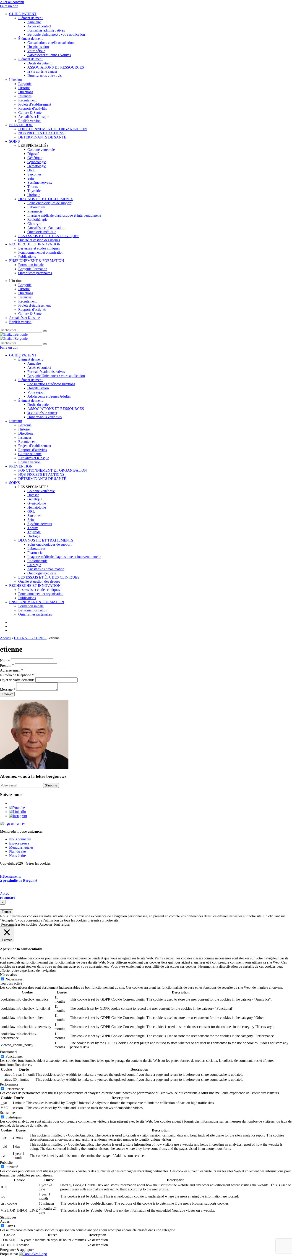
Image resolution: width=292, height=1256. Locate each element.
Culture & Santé (30, 112)
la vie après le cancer (42, 71)
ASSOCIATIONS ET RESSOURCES (55, 67)
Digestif (33, 154)
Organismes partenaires (35, 273)
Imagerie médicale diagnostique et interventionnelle (64, 215)
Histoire (24, 88)
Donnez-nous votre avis (44, 75)
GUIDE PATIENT (22, 14)
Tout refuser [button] (61, 924)
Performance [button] (9, 1084)
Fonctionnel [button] (8, 1052)
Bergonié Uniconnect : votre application (56, 34)
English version (29, 121)
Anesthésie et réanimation (45, 228)
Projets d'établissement (34, 305)
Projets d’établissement (34, 104)
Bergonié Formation (32, 269)
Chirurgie (34, 224)
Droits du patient (39, 63)
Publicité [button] (6, 1162)
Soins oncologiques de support (49, 203)
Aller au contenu (12, 2)
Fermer (6, 911)
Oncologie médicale (41, 232)
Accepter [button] (45, 924)
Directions (25, 92)
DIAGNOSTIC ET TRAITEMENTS (45, 199)
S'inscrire (51, 785)
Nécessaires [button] (8, 975)
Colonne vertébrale (41, 149)
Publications (27, 256)
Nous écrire (17, 856)
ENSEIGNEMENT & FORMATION (36, 261)
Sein (30, 178)
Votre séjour (36, 51)
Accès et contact (39, 26)
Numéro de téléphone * (17, 675)
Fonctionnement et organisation (40, 252)
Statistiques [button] (8, 1113)
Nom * (5, 661)
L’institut (15, 80)
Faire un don (9, 6)
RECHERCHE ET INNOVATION (35, 244)
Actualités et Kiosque (33, 117)
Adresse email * (11, 670)
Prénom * (7, 665)
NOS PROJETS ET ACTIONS (41, 133)
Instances (24, 96)
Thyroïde (34, 191)
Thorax (32, 187)
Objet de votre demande (17, 680)
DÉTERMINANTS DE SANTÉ (42, 137)
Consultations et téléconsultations (51, 43)
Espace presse (19, 843)
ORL (31, 170)
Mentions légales (21, 847)
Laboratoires (36, 207)
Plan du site (17, 851)
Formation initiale (31, 265)
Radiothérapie (37, 219)
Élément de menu (30, 18)
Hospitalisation (38, 47)
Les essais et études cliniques (39, 248)
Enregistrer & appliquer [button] (17, 1250)
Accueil (5, 638)
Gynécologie (36, 162)
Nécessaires (13, 979)
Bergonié (24, 84)
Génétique (34, 158)
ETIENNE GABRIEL (30, 638)
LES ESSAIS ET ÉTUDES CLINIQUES (48, 236)
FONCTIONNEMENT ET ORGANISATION (52, 129)
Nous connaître (20, 839)
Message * (7, 689)
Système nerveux (39, 182)
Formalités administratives (46, 30)
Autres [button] (5, 1221)
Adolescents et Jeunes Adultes (49, 55)
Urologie (33, 195)
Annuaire (34, 22)
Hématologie (36, 166)
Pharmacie (34, 211)
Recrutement (27, 100)
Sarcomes (34, 174)
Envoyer (7, 694)
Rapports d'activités (32, 309)
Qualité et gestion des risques (39, 240)
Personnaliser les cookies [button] (19, 924)
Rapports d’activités (32, 108)
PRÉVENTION (21, 125)
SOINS (14, 141)
